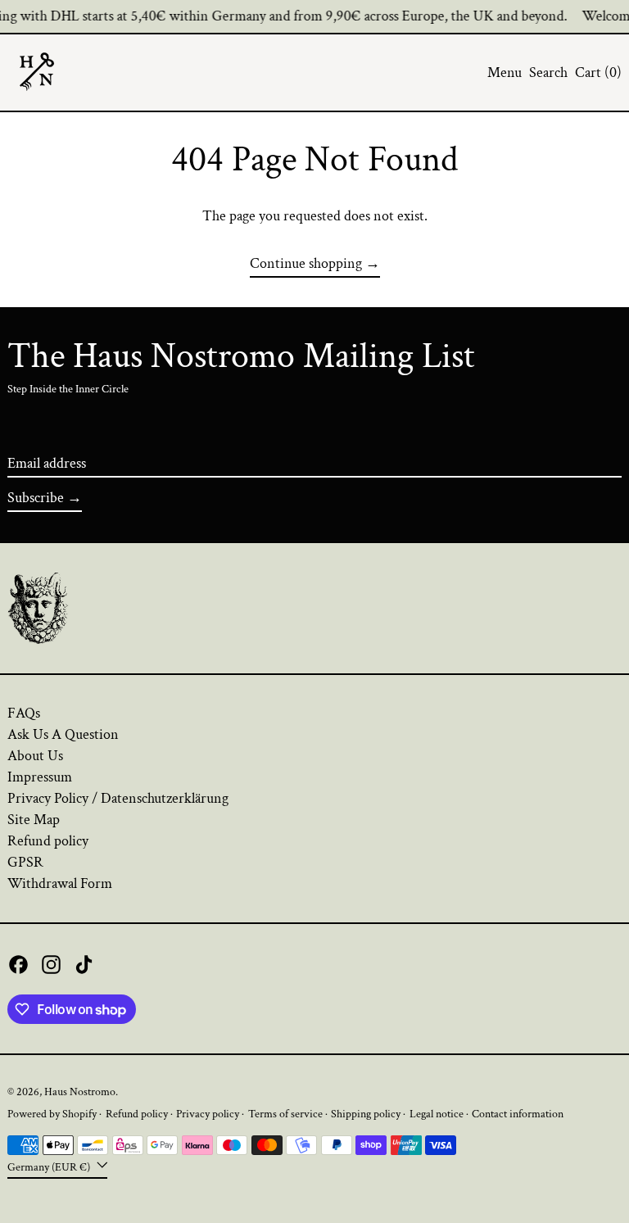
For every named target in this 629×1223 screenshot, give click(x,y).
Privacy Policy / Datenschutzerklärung (118, 798)
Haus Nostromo (79, 1091)
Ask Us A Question (63, 734)
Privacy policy (207, 1113)
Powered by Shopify (52, 1113)
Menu (504, 72)
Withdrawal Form (59, 883)
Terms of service (285, 1113)
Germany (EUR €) (50, 1166)
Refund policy (47, 840)
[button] (548, 73)
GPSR (25, 862)
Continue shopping (306, 264)
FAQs (23, 713)
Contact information (517, 1113)
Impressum (39, 777)
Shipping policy (365, 1113)
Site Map (33, 819)
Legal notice (437, 1113)
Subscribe (35, 497)
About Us (35, 755)
